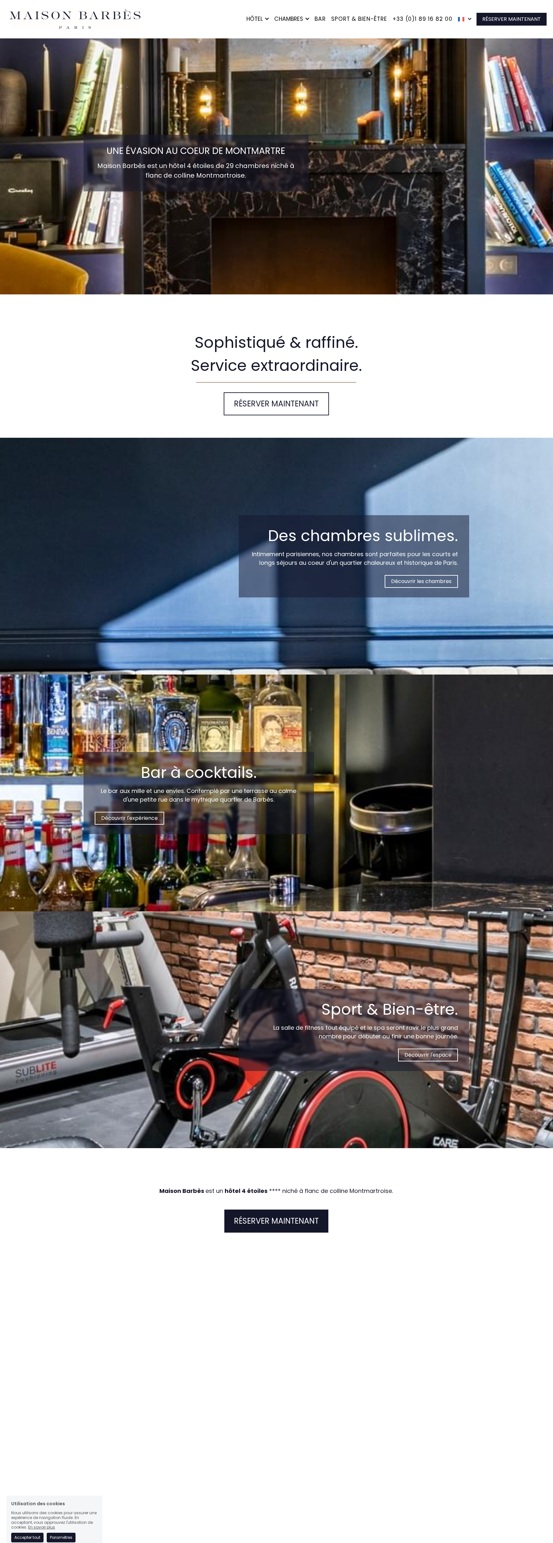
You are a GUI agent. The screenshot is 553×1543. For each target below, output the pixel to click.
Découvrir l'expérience (129, 818)
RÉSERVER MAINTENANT (511, 19)
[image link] (73, 18)
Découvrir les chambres (421, 581)
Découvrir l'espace (428, 1055)
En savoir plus (41, 1491)
